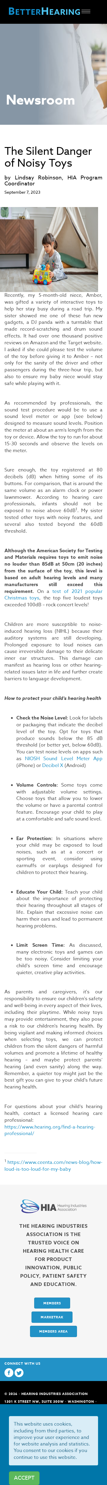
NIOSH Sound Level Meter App (64, 758)
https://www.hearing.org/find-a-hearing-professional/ (49, 1130)
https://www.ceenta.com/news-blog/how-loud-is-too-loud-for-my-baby (53, 1166)
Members (52, 1303)
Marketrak (52, 1317)
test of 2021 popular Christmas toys (53, 595)
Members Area (53, 1331)
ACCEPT (24, 1478)
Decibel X (52, 765)
